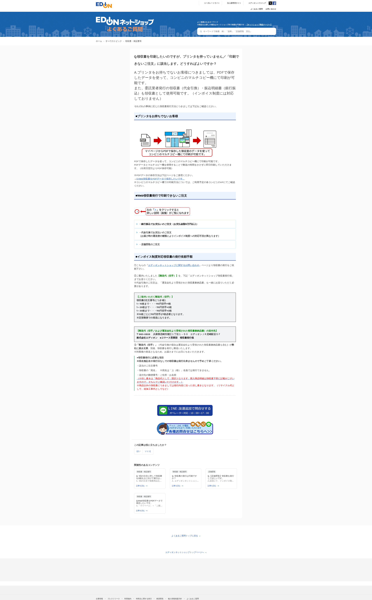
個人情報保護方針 (175, 599)
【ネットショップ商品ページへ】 (259, 25)
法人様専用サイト (234, 3)
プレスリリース (114, 599)
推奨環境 (159, 599)
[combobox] (236, 31)
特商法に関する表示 (144, 599)
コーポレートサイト (212, 3)
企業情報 (99, 599)
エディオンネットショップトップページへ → (186, 552)
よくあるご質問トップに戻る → (186, 536)
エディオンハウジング (257, 3)
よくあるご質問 (257, 9)
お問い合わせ (271, 9)
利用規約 (127, 599)
